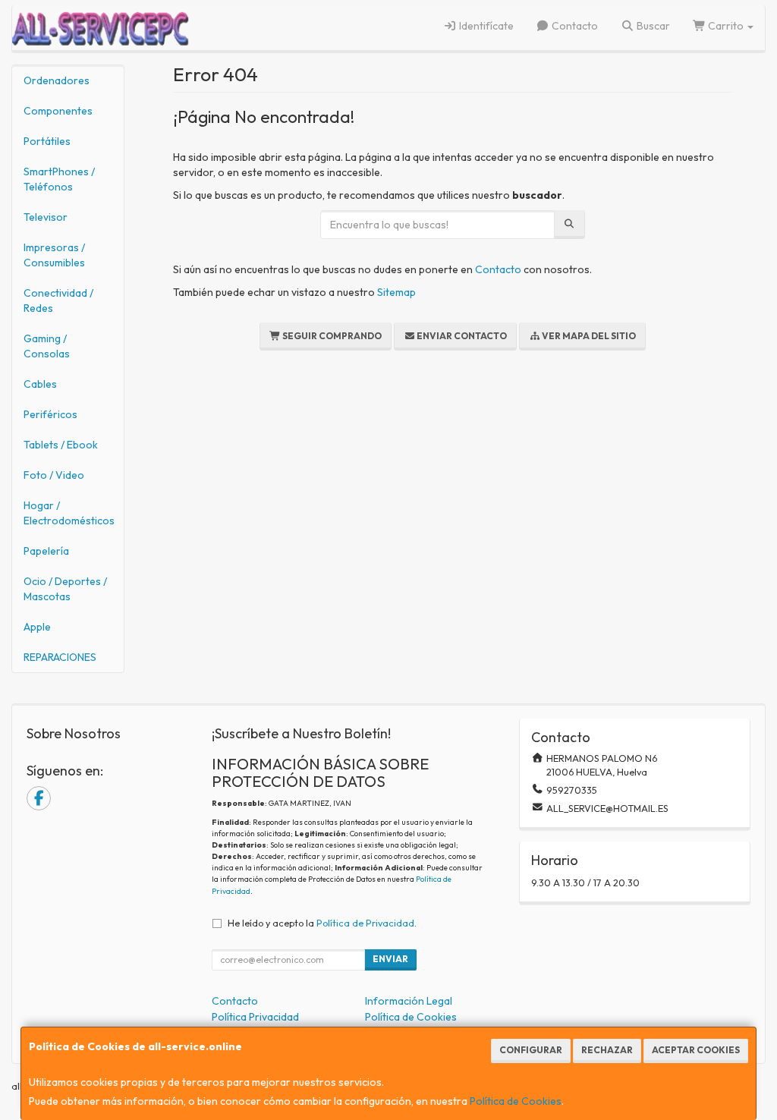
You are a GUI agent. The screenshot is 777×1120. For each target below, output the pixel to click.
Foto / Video (54, 475)
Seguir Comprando (331, 335)
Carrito (726, 26)
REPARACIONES (60, 657)
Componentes (58, 111)
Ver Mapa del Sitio (588, 335)
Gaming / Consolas (47, 346)
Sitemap (396, 292)
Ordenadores (57, 80)
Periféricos (50, 414)
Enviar (390, 958)
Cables (40, 384)
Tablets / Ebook (61, 444)
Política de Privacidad (365, 923)
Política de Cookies (516, 1101)
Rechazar (607, 1050)
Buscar (652, 26)
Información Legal (408, 1001)
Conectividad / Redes (58, 300)
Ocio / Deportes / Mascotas (65, 588)
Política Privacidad (255, 1017)
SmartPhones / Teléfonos (59, 179)
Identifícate (485, 26)
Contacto (573, 26)
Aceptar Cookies (696, 1050)
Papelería (46, 551)
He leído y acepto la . (322, 923)
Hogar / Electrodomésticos (69, 513)
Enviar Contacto (461, 335)
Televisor (46, 217)
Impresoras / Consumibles (54, 255)
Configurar (530, 1050)
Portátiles (47, 141)
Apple (37, 627)
